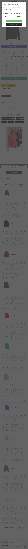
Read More (8, 9)
